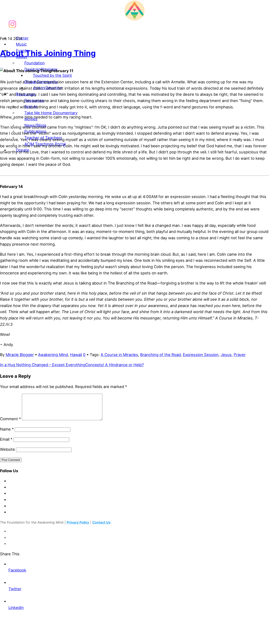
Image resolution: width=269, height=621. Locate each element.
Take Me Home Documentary (51, 112)
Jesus (226, 354)
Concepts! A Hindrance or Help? (114, 364)
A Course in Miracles (119, 354)
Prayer (240, 354)
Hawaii (76, 354)
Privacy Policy (78, 522)
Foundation (34, 63)
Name (7, 429)
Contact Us (101, 522)
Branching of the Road (160, 354)
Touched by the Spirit (52, 75)
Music (21, 44)
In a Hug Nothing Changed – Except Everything (42, 364)
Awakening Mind (53, 354)
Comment (10, 418)
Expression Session (201, 354)
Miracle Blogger (20, 354)
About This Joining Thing (48, 53)
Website (7, 449)
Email (6, 439)
